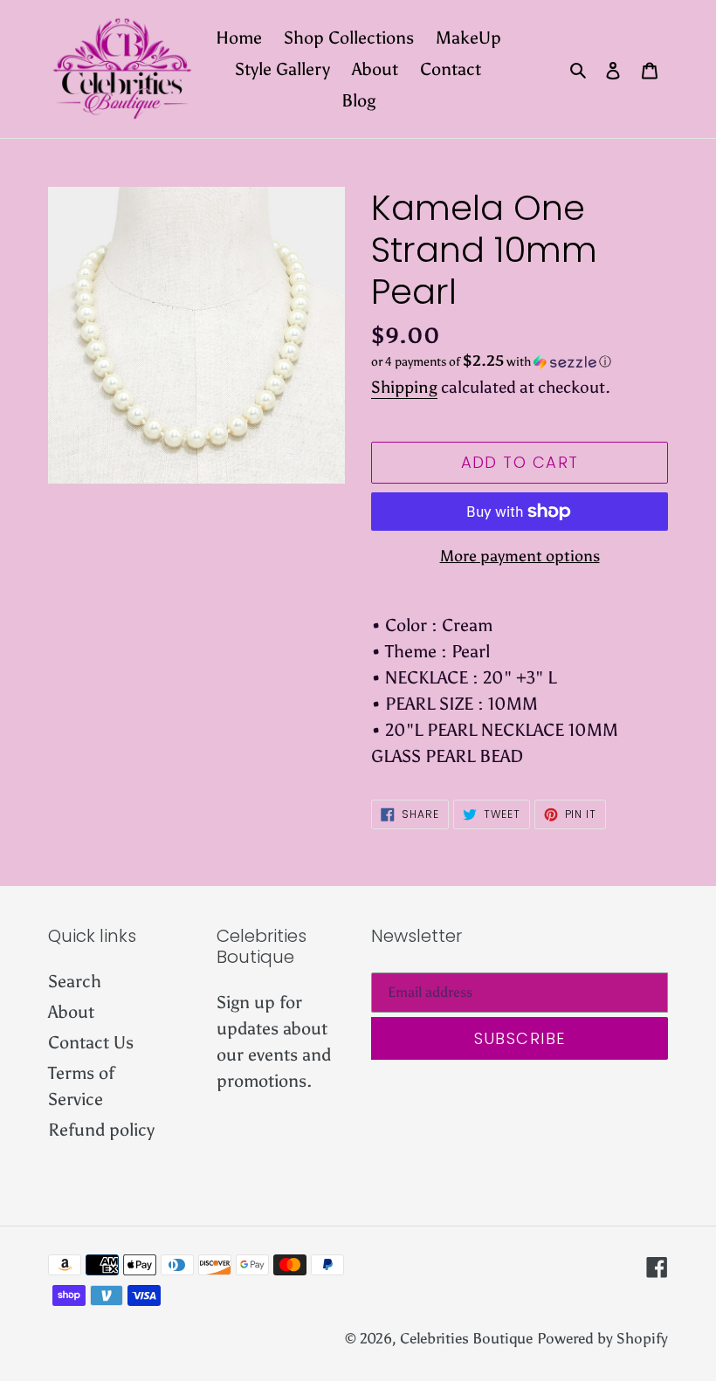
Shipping (404, 387)
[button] (491, 361)
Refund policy (101, 1129)
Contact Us (91, 1042)
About (71, 1011)
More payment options (520, 556)
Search (74, 981)
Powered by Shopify (602, 1338)
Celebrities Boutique (466, 1338)
